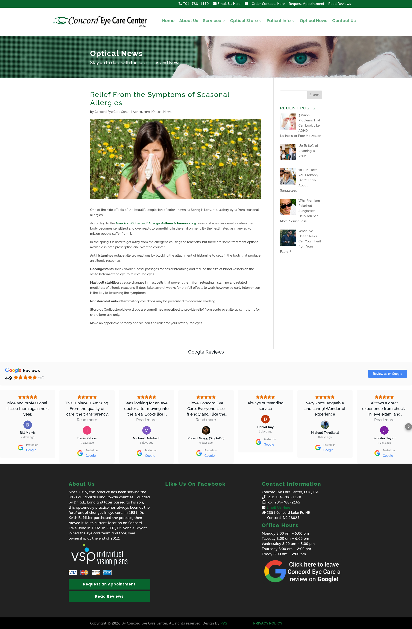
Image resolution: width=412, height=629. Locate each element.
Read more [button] (87, 419)
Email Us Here (278, 507)
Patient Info (279, 21)
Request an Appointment (109, 584)
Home (168, 21)
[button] (3, 426)
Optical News (313, 21)
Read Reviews (109, 596)
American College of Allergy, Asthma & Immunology (156, 223)
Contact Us (344, 21)
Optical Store (244, 21)
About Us (188, 21)
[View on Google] (27, 424)
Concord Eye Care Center (112, 111)
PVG (223, 623)
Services (212, 21)
